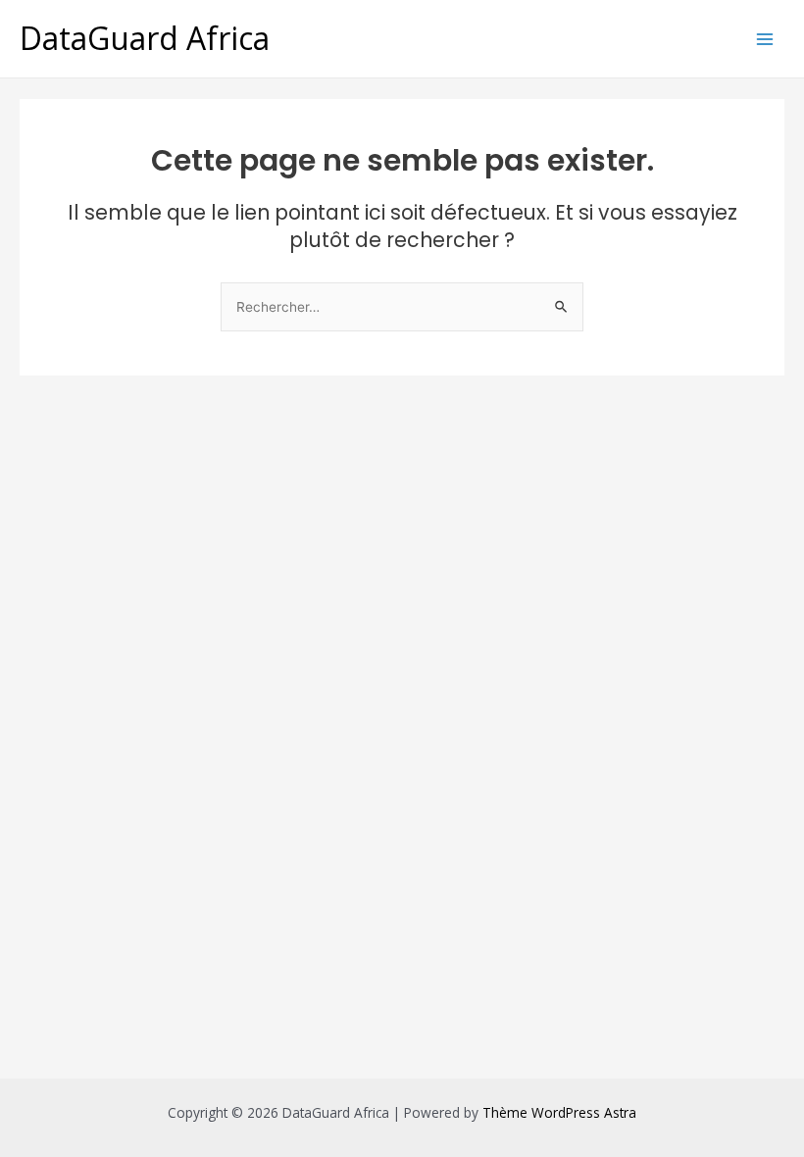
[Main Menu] (765, 39)
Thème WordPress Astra (559, 1112)
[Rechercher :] (402, 306)
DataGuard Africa (145, 38)
